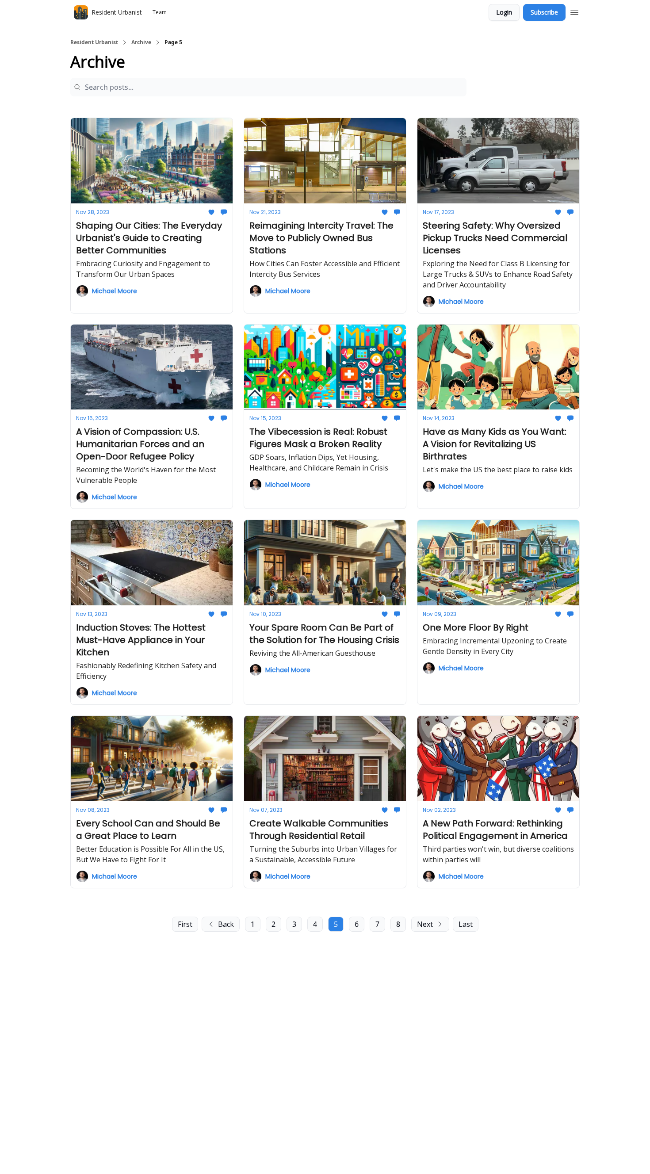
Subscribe (544, 12)
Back (226, 924)
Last (466, 924)
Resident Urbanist (94, 42)
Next (425, 924)
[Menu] (574, 11)
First (185, 924)
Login (504, 12)
